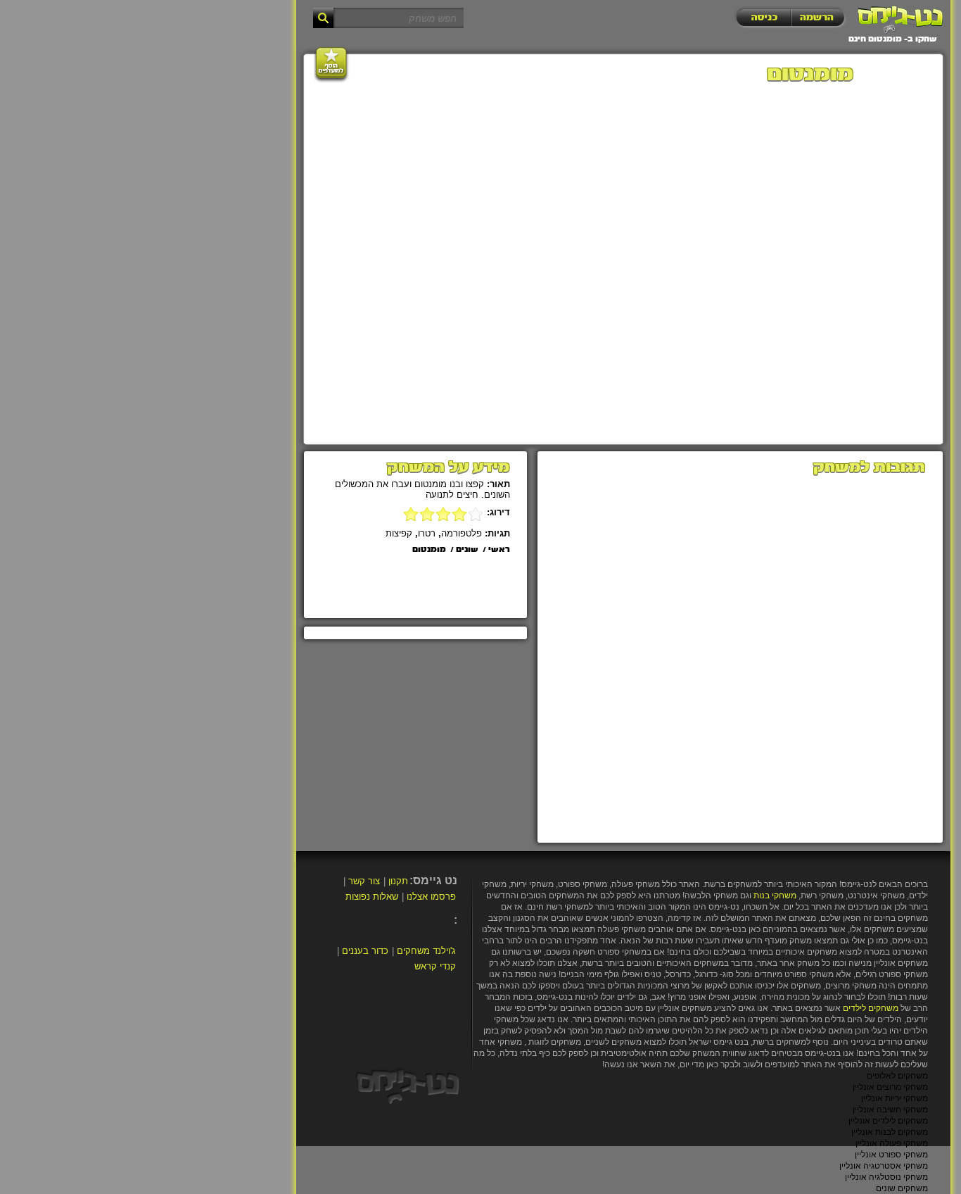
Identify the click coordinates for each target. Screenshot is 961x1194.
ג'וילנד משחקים (426, 950)
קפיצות (399, 533)
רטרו (426, 533)
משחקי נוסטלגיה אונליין (886, 1177)
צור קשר (364, 881)
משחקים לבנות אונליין (889, 1132)
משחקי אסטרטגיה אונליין (883, 1166)
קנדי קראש (435, 966)
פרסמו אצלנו (431, 896)
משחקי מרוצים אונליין (890, 1087)
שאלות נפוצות (371, 896)
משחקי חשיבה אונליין (890, 1109)
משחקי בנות (774, 895)
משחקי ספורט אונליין (891, 1155)
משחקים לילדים (870, 1008)
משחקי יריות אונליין (894, 1098)
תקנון (398, 881)
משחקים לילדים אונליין (888, 1121)
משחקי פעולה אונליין (891, 1143)
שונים (467, 550)
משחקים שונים (902, 1188)
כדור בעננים (365, 950)
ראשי (499, 550)
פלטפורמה (461, 533)
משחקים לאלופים (897, 1076)
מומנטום (429, 550)
